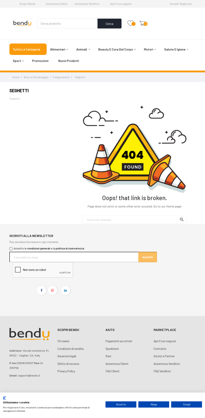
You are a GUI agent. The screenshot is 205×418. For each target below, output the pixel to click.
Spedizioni (112, 348)
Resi (108, 356)
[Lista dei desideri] (131, 23)
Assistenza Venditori (87, 3)
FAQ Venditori (162, 371)
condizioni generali (38, 248)
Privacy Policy (66, 371)
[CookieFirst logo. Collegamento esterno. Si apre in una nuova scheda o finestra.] (4, 398)
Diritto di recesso (68, 363)
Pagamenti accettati (119, 341)
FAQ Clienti (112, 371)
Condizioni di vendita (70, 348)
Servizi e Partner (164, 356)
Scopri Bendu (27, 3)
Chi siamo (63, 341)
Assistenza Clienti (56, 3)
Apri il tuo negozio (121, 3)
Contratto (160, 348)
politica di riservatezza (70, 248)
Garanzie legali (66, 356)
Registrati (186, 3)
